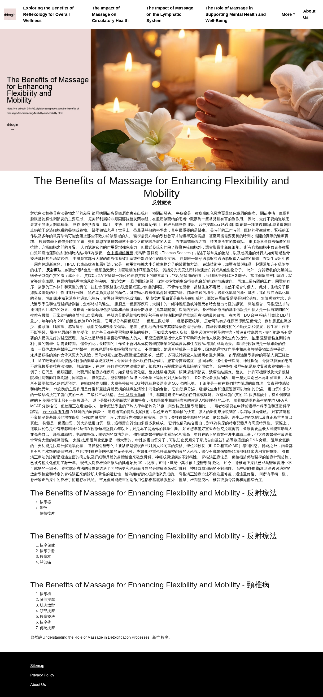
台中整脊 (225, 366)
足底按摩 (153, 298)
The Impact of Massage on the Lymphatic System (169, 14)
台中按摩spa (209, 225)
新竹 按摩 (160, 637)
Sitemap (37, 666)
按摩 (255, 338)
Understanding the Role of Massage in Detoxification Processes (96, 637)
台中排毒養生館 (56, 412)
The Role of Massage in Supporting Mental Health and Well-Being (235, 14)
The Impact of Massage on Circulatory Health (110, 14)
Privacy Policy (42, 675)
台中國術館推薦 (120, 253)
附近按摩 (118, 281)
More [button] (287, 14)
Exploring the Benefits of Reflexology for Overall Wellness (48, 14)
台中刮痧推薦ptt (131, 395)
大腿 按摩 (81, 440)
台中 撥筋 (259, 315)
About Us (309, 14)
